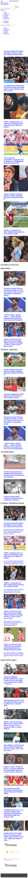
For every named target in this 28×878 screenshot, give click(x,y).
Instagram (6, 22)
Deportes (6, 15)
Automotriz (6, 14)
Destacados (6, 18)
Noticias (6, 17)
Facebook (6, 21)
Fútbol (5, 12)
